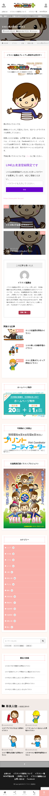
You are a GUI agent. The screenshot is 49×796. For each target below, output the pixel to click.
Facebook (31, 779)
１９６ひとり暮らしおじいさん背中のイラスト (20, 678)
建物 (10, 590)
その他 (10, 554)
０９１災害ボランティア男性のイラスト (35, 361)
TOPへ (44, 794)
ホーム (5, 794)
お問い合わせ (19, 779)
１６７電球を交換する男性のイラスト (12, 754)
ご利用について (22, 776)
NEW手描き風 (44, 11)
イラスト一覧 (33, 11)
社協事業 (11, 609)
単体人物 (21, 31)
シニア (10, 548)
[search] (43, 641)
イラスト (14, 43)
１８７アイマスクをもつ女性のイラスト (12, 729)
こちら (27, 156)
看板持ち (11, 603)
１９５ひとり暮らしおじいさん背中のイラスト (20, 683)
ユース (20, 330)
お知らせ (4, 11)
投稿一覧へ (23, 312)
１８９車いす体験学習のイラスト (35, 346)
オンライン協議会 (19, 645)
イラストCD (8, 645)
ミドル (20, 345)
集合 (9, 627)
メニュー (24, 794)
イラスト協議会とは (38, 776)
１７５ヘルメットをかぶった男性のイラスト (36, 729)
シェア (15, 794)
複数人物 (11, 621)
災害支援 (11, 596)
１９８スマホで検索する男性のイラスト (17, 666)
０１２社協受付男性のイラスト (35, 331)
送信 (24, 189)
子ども (26, 31)
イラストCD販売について (18, 11)
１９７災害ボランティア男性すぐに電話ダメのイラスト (22, 672)
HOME (6, 43)
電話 (34, 794)
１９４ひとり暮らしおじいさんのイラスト (18, 689)
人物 (22, 43)
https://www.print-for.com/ (14, 198)
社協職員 (11, 615)
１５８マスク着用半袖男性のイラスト (36, 754)
